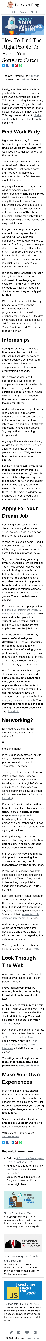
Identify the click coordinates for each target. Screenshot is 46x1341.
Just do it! (13, 711)
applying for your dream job (18, 700)
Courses (24, 12)
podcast (34, 75)
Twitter (35, 794)
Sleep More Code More (18, 1213)
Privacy (36, 1338)
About (34, 12)
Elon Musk (28, 1037)
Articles (13, 12)
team (27, 367)
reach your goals (22, 815)
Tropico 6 (30, 613)
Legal (29, 1338)
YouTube (24, 79)
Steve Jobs (11, 1037)
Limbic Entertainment (17, 609)
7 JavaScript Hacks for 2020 (21, 1304)
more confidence (29, 1065)
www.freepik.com (10, 1136)
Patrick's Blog (27, 5)
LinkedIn (7, 798)
